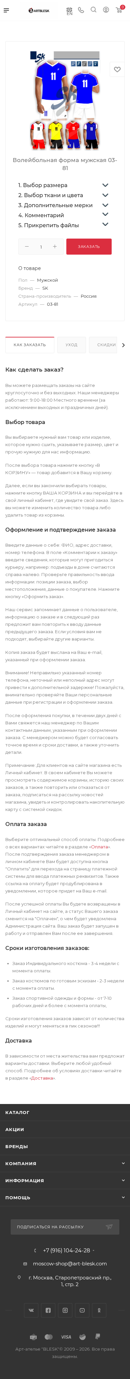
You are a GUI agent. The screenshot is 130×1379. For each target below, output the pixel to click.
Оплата (99, 846)
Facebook (48, 1310)
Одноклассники (99, 1310)
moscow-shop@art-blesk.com (70, 1263)
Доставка (42, 1078)
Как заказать (30, 344)
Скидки (106, 344)
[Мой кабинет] (106, 10)
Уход (71, 344)
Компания (20, 1163)
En (70, 13)
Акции (14, 1129)
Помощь (17, 1197)
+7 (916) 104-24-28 (66, 1250)
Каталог (17, 1112)
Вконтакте (31, 1310)
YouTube (82, 1310)
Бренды (16, 1146)
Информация (24, 1180)
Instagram (65, 1310)
